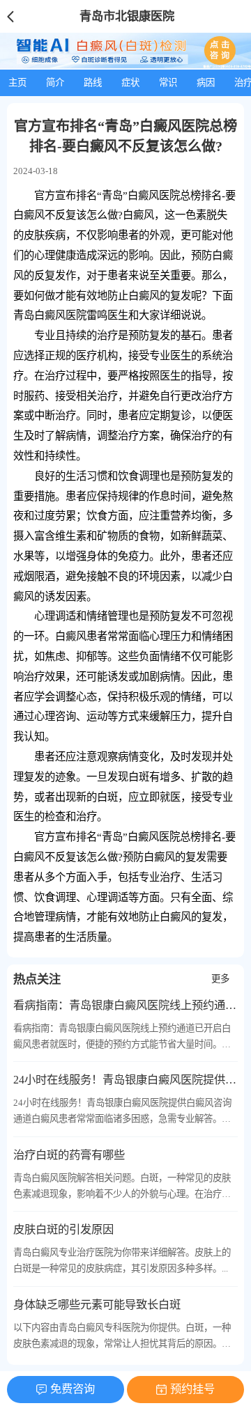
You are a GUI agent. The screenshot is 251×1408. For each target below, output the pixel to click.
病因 (206, 82)
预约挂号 (192, 1388)
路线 (93, 82)
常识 (168, 82)
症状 (130, 82)
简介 (55, 82)
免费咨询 (72, 1388)
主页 (17, 82)
